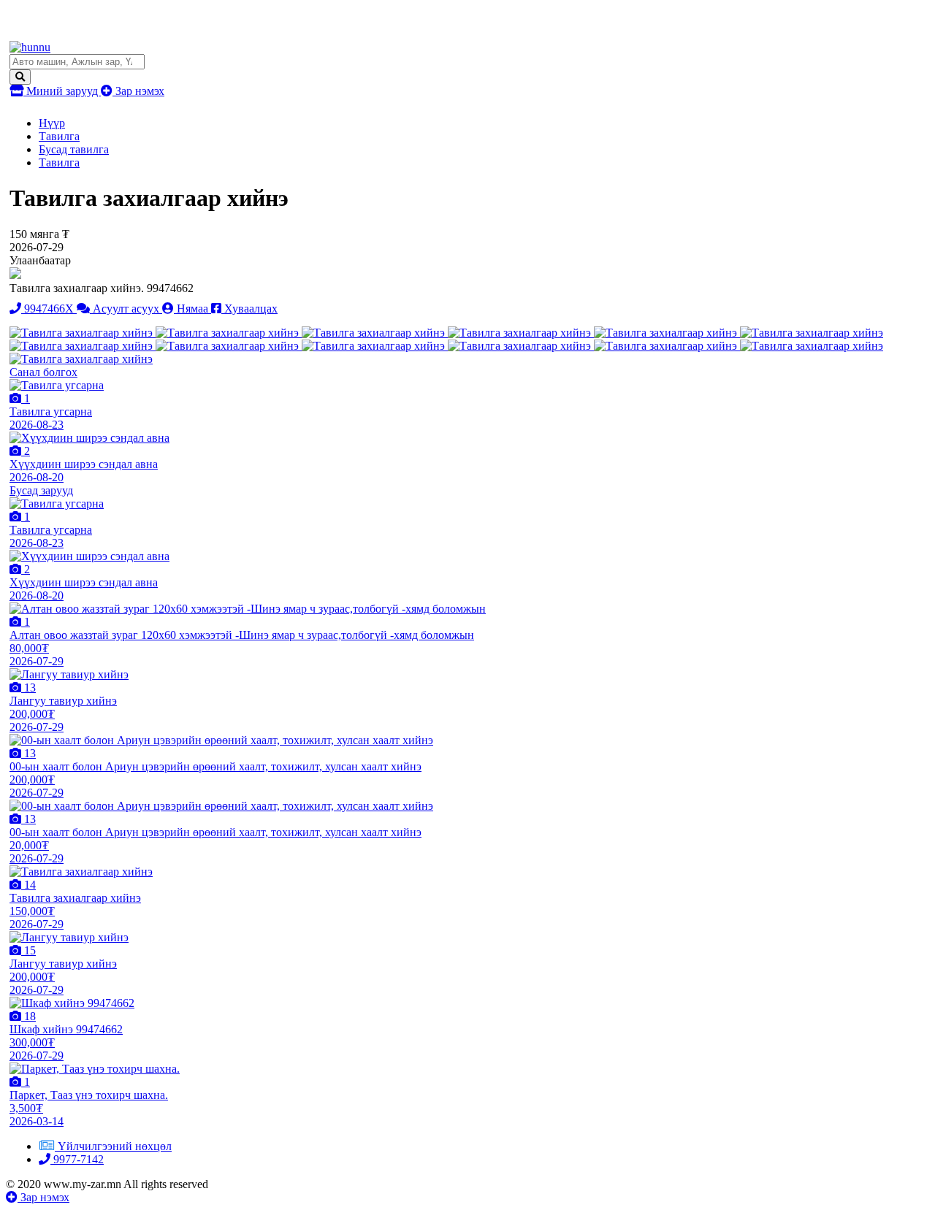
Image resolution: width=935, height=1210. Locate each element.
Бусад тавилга (74, 149)
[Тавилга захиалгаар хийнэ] (82, 332)
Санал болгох (43, 372)
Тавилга (59, 136)
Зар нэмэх (138, 91)
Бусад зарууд (41, 490)
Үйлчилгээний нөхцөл (115, 1146)
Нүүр (52, 123)
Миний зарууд (62, 91)
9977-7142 (77, 1159)
